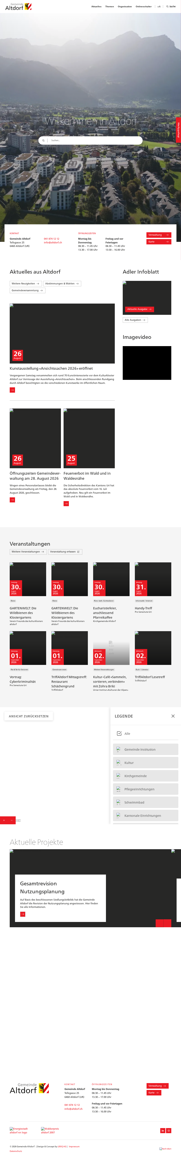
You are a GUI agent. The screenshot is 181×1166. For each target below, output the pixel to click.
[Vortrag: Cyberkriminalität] (29, 661)
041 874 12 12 (51, 239)
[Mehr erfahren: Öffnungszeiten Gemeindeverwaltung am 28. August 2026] (12, 500)
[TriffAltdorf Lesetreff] (154, 661)
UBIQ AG (62, 1146)
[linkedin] (163, 1130)
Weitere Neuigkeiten (23, 283)
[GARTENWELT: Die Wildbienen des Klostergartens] (29, 594)
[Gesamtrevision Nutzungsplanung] (90, 888)
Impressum (74, 1146)
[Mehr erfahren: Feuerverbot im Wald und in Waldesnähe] (66, 503)
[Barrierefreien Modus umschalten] (159, 6)
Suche (173, 6)
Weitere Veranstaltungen (26, 552)
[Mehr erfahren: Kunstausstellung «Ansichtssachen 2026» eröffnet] (12, 390)
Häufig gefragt (178, 130)
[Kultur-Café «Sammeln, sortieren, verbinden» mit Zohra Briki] (112, 661)
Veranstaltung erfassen (63, 552)
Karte (152, 242)
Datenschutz (16, 1151)
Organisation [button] (125, 6)
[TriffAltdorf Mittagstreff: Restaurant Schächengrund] (70, 661)
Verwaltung (155, 235)
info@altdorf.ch (53, 242)
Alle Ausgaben (133, 320)
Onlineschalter (144, 6)
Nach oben (166, 1148)
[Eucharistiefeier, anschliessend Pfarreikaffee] (112, 594)
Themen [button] (109, 6)
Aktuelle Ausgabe (137, 309)
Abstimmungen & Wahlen (60, 283)
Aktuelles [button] (96, 6)
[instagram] (168, 1130)
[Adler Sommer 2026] (147, 298)
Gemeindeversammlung (25, 290)
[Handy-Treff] (154, 594)
